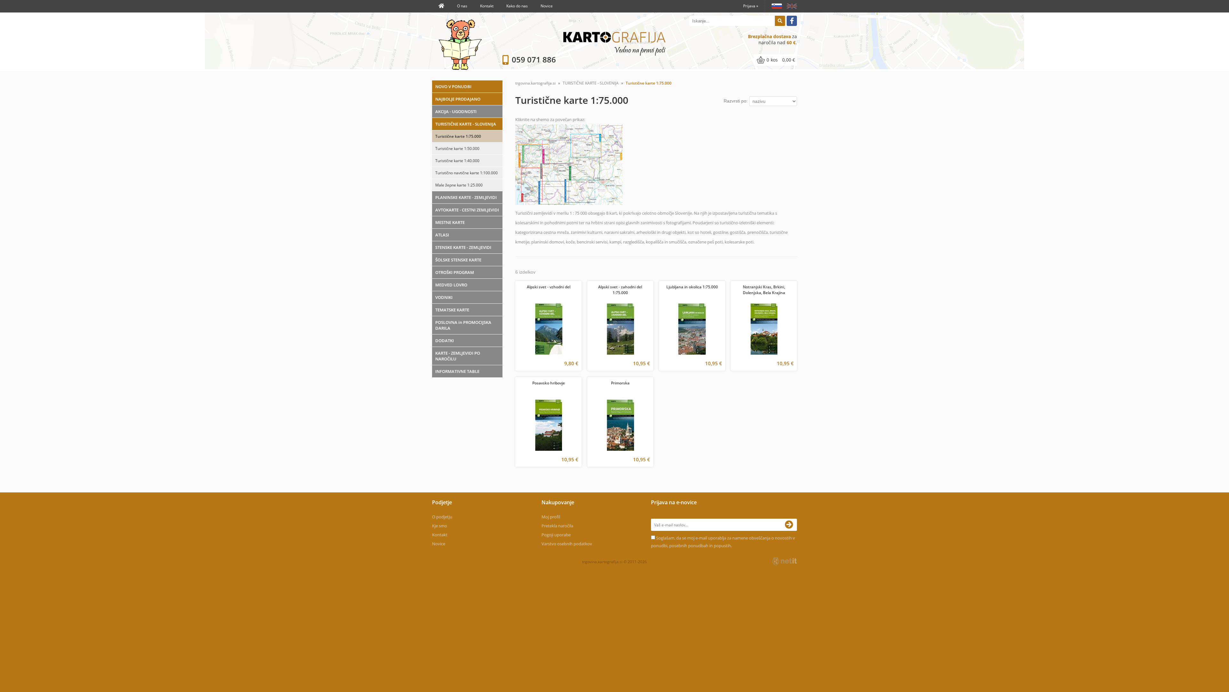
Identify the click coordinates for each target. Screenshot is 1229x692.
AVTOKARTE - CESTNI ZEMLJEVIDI (467, 210)
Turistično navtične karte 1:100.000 (466, 173)
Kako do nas (517, 6)
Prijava (750, 6)
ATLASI (442, 235)
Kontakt (487, 6)
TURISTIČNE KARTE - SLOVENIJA (465, 124)
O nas (462, 6)
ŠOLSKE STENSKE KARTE (458, 260)
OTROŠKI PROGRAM (454, 272)
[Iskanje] (780, 21)
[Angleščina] (789, 6)
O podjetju (442, 517)
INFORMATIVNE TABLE (457, 371)
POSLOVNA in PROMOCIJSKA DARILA (463, 325)
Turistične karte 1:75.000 (458, 136)
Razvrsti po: (736, 100)
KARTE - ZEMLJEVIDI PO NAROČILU (457, 356)
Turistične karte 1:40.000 (457, 160)
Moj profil (551, 517)
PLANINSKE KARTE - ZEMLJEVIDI (466, 197)
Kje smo (439, 526)
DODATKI (444, 340)
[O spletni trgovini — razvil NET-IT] (785, 561)
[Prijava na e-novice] (791, 525)
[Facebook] (792, 21)
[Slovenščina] (774, 6)
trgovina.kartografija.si (535, 83)
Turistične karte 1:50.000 (457, 148)
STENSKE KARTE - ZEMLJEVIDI (463, 247)
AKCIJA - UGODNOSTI (456, 111)
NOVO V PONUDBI (453, 86)
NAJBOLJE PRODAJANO (457, 99)
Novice (547, 6)
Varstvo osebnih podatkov (567, 544)
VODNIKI (444, 297)
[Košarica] (775, 60)
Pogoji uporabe (556, 535)
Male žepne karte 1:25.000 (459, 185)
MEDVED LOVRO (451, 285)
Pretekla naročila (557, 526)
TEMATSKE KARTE (452, 310)
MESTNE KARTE (450, 222)
